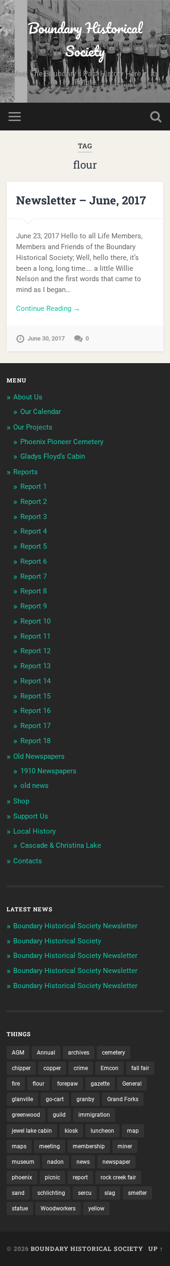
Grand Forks (122, 1099)
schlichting (51, 1193)
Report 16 (35, 710)
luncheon (102, 1131)
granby (85, 1099)
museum (23, 1162)
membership (89, 1146)
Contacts (27, 861)
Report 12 (35, 651)
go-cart (55, 1099)
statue (20, 1208)
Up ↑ (155, 1248)
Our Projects (32, 427)
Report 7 (33, 576)
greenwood (26, 1115)
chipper (21, 1068)
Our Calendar (40, 411)
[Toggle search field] (156, 116)
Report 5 (33, 546)
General (132, 1083)
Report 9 (33, 606)
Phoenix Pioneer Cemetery (61, 442)
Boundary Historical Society (85, 39)
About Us (27, 397)
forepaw (67, 1083)
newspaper (116, 1162)
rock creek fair (118, 1177)
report (80, 1177)
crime (81, 1068)
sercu (85, 1193)
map (133, 1131)
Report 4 (33, 531)
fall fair (140, 1068)
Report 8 (33, 591)
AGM (18, 1052)
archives (78, 1052)
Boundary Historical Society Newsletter (75, 926)
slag (109, 1193)
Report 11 (35, 636)
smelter (137, 1193)
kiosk (71, 1131)
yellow (96, 1208)
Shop (21, 801)
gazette (100, 1083)
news (83, 1162)
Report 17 (35, 726)
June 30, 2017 (46, 338)
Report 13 (35, 666)
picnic (52, 1177)
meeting (49, 1146)
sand (18, 1193)
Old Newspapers (39, 756)
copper (52, 1068)
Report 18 (35, 741)
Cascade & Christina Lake (60, 845)
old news (34, 785)
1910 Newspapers (48, 771)
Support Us (30, 816)
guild (59, 1115)
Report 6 (33, 561)
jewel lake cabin (32, 1131)
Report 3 (33, 516)
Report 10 (35, 621)
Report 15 (35, 696)
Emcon (110, 1068)
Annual (46, 1052)
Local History (34, 831)
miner (125, 1146)
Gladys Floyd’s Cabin (52, 456)
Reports (25, 472)
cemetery (113, 1052)
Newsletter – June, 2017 (81, 200)
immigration (94, 1115)
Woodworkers (58, 1208)
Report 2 (33, 501)
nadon (55, 1162)
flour (38, 1083)
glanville (22, 1099)
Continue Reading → (48, 308)
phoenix (22, 1177)
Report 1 (33, 486)
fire (16, 1083)
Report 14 (35, 681)
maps (19, 1146)
